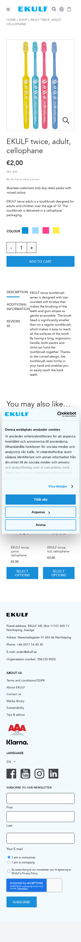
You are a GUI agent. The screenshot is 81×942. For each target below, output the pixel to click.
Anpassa (38, 512)
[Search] (54, 9)
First (9, 807)
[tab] (15, 293)
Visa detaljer (57, 486)
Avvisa (41, 525)
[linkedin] (53, 774)
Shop (23, 19)
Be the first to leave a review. (23, 179)
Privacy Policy (29, 873)
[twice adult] (40, 84)
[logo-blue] (33, 8)
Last (9, 825)
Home (11, 19)
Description (15, 292)
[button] (25, 232)
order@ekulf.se (26, 651)
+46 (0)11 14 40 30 (30, 644)
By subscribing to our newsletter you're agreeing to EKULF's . (41, 871)
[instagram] (39, 774)
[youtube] (25, 774)
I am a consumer (23, 857)
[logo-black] (17, 614)
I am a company (23, 862)
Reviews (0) (13, 323)
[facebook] (11, 774)
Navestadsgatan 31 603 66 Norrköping (44, 637)
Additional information (15, 306)
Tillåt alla (40, 499)
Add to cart (40, 261)
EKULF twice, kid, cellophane (58, 549)
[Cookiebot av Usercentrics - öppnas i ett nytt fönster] (57, 414)
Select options (22, 573)
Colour (13, 231)
